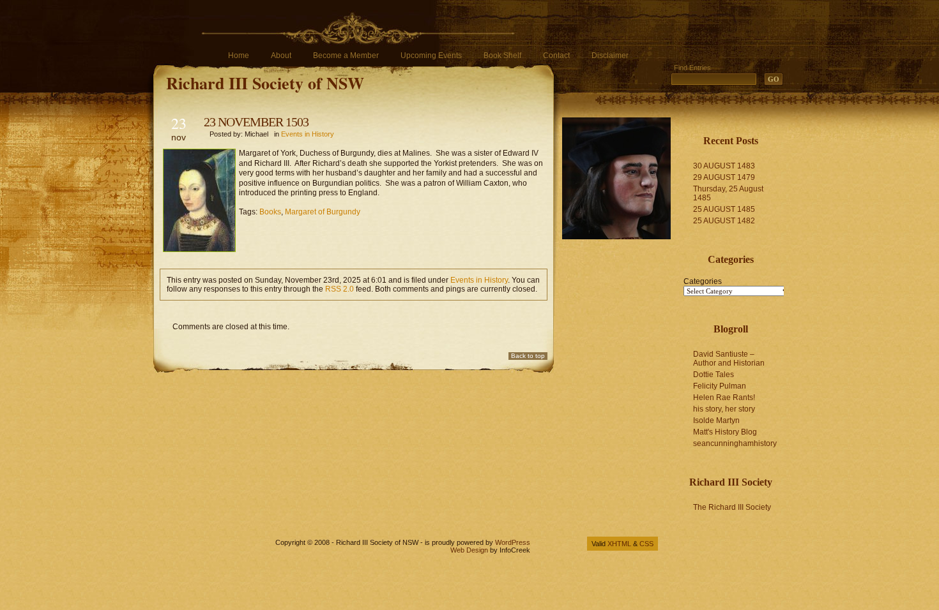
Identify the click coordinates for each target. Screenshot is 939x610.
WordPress (512, 542)
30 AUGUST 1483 (724, 165)
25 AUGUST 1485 (724, 209)
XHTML (619, 543)
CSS (646, 543)
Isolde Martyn (716, 420)
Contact (556, 55)
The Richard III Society (732, 507)
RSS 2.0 (339, 289)
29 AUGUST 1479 (724, 177)
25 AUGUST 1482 (724, 220)
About (281, 55)
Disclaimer (610, 55)
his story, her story (724, 409)
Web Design (469, 550)
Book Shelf (502, 55)
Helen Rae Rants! (724, 397)
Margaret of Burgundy (322, 211)
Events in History (307, 134)
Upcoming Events (431, 55)
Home (238, 55)
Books (270, 211)
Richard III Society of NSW (265, 83)
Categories (702, 281)
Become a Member (346, 55)
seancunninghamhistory (735, 443)
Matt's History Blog (725, 432)
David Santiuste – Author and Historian (729, 359)
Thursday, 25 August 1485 (728, 193)
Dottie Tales (713, 374)
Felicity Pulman (719, 386)
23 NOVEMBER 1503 (256, 122)
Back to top (528, 355)
